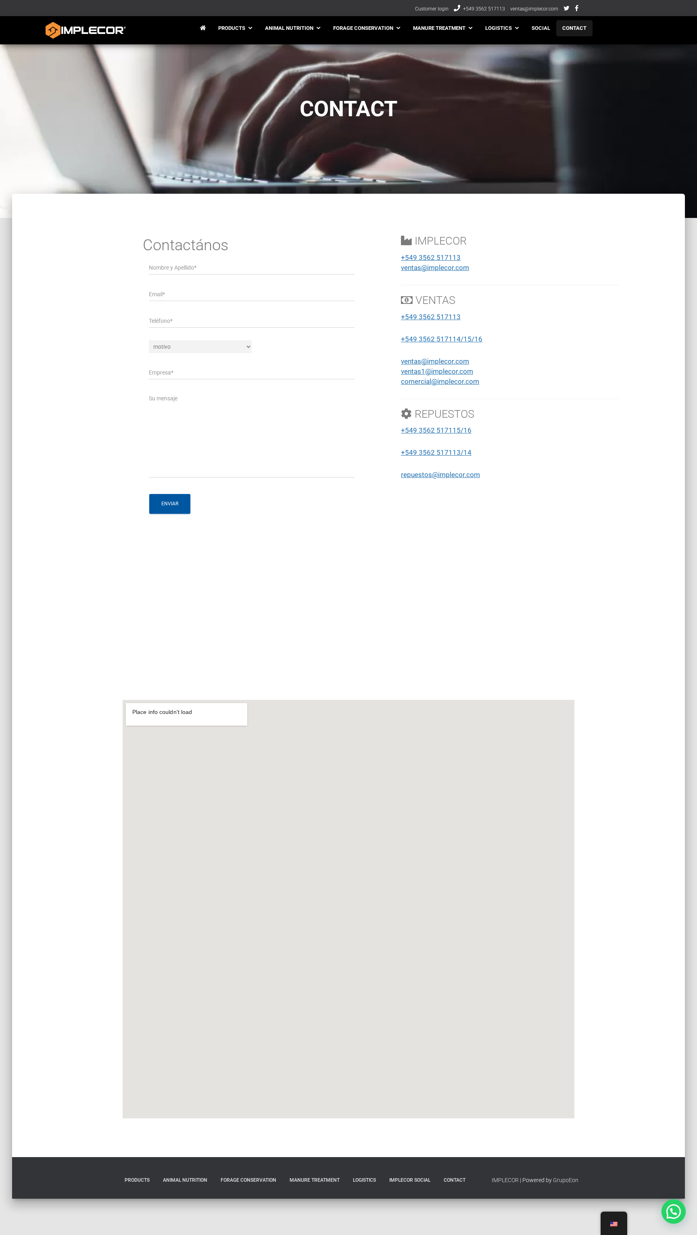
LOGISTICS (498, 28)
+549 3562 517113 (484, 9)
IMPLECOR (505, 1180)
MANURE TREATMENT (439, 28)
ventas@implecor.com (534, 9)
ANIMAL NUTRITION (289, 28)
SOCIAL (541, 28)
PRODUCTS (231, 28)
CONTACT (574, 28)
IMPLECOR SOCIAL (409, 1180)
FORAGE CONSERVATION (363, 28)
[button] (674, 1211)
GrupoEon (565, 1180)
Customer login (432, 9)
